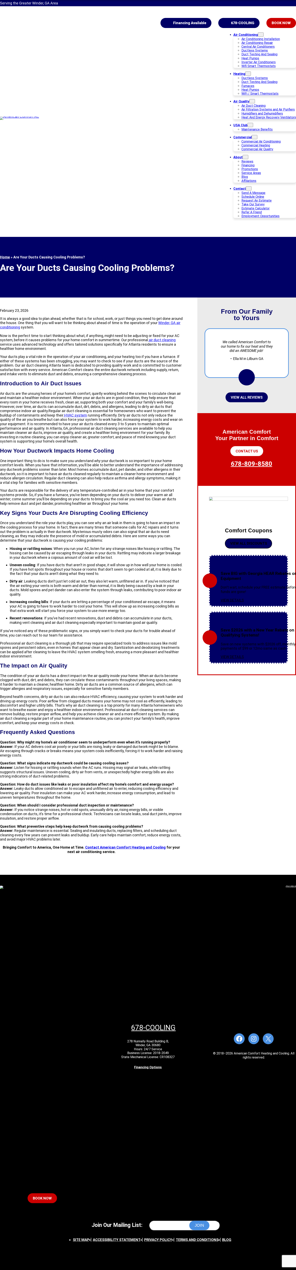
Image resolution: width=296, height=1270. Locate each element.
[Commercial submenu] (254, 137)
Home (5, 257)
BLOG (226, 1240)
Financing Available (189, 23)
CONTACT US (247, 451)
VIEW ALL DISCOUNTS (248, 543)
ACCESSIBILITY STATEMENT (117, 1240)
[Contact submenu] (248, 188)
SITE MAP (81, 1240)
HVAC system (75, 415)
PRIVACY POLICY (158, 1240)
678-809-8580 (251, 464)
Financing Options (148, 1067)
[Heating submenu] (248, 74)
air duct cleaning (162, 340)
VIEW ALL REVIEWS (247, 397)
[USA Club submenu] (250, 125)
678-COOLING (242, 23)
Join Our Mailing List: (117, 1225)
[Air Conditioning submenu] (261, 34)
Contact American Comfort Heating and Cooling (125, 847)
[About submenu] (245, 157)
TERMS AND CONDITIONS (197, 1240)
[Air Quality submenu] (252, 101)
